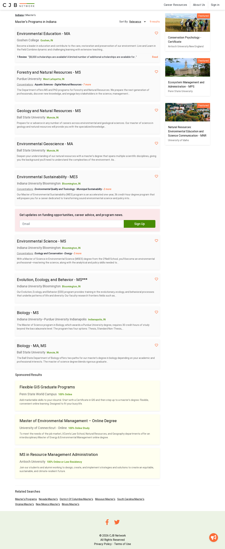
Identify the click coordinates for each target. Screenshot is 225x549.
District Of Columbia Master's (76, 499)
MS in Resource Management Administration (59, 454)
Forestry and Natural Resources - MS (49, 72)
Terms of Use (122, 544)
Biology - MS (28, 313)
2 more (107, 189)
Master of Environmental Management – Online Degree (68, 421)
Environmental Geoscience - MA (45, 144)
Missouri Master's (105, 499)
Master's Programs (26, 499)
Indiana (19, 15)
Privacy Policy (103, 544)
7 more (87, 84)
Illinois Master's (70, 504)
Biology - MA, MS (31, 346)
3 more (77, 253)
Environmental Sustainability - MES (47, 177)
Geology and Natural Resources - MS (49, 111)
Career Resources (175, 5)
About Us (199, 5)
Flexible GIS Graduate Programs (47, 387)
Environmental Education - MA (43, 33)
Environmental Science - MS (41, 241)
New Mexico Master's (48, 504)
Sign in (215, 5)
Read (155, 57)
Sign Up (139, 224)
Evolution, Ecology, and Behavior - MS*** (52, 279)
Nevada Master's (48, 499)
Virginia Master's (24, 504)
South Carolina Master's (130, 499)
